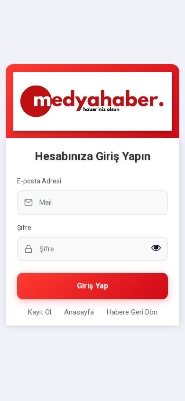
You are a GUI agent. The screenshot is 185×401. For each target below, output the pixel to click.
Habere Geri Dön (132, 312)
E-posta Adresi (39, 181)
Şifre (24, 227)
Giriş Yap (92, 285)
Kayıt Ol (39, 312)
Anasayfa (79, 312)
